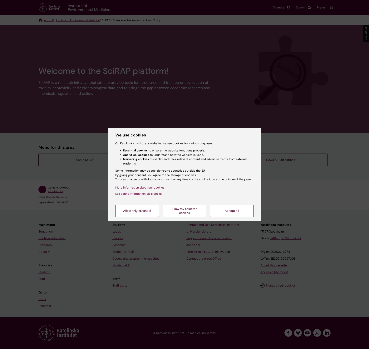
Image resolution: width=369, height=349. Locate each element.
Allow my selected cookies (184, 211)
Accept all (232, 211)
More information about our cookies (140, 187)
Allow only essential (137, 211)
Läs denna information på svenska (138, 194)
